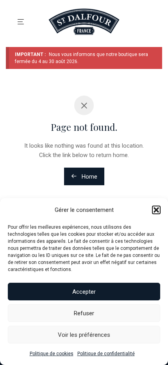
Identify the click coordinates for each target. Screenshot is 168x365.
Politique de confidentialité (106, 353)
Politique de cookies (51, 353)
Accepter (84, 291)
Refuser (84, 313)
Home (88, 176)
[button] (156, 210)
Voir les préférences (84, 334)
